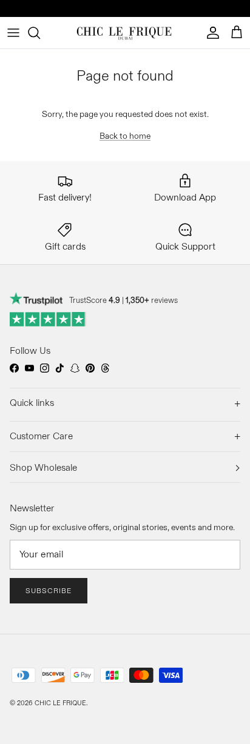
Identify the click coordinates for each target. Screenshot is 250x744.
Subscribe (48, 590)
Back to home (125, 135)
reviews (152, 300)
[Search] (40, 32)
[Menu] (13, 32)
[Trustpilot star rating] (48, 319)
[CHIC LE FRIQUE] (125, 32)
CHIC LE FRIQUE (60, 703)
